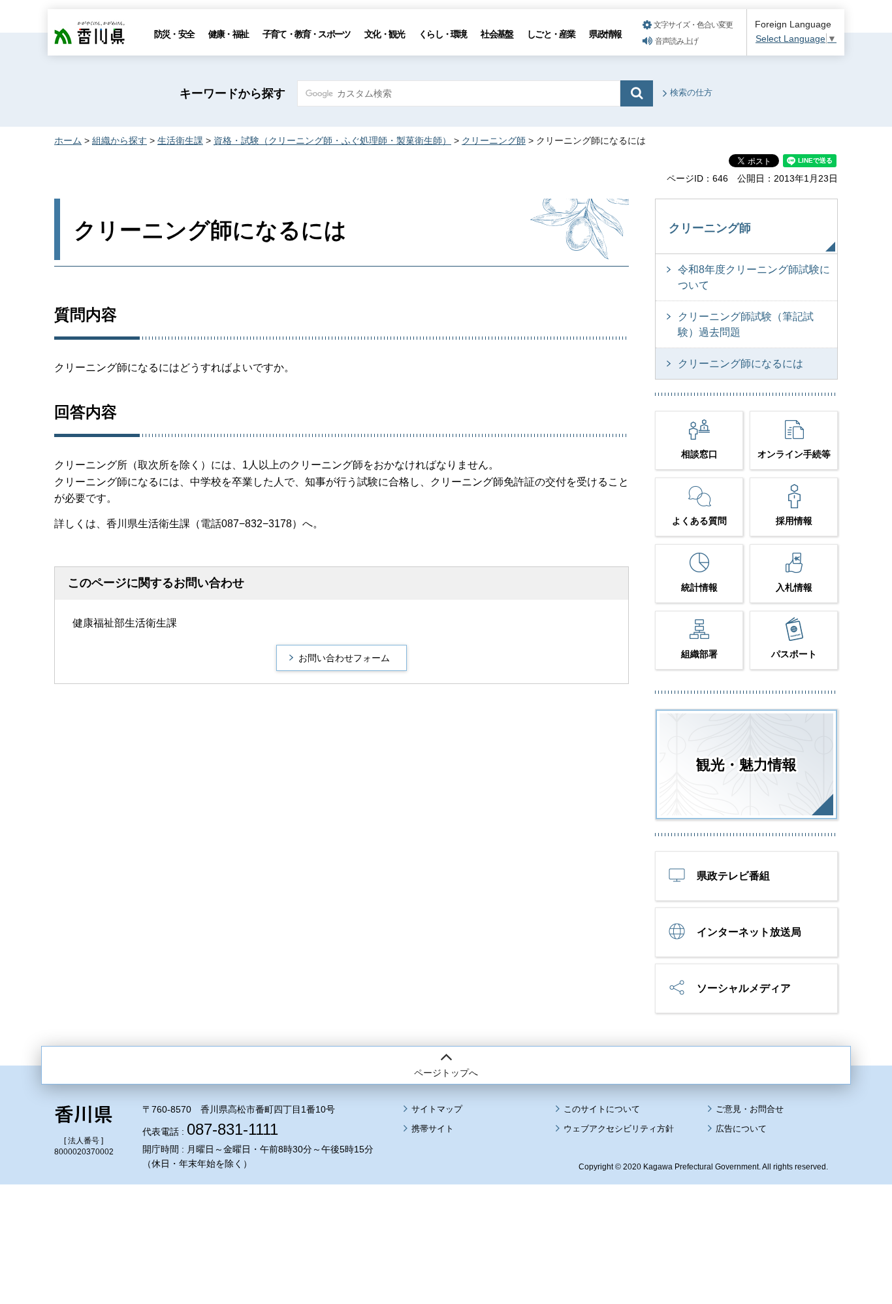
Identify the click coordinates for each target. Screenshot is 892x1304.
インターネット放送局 (749, 931)
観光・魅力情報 (746, 765)
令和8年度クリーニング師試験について (754, 277)
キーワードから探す (232, 93)
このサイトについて (602, 1109)
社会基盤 (497, 34)
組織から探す (119, 140)
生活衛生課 (180, 140)
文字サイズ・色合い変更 (693, 24)
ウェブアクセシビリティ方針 (619, 1128)
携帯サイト (432, 1128)
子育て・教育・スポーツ (306, 34)
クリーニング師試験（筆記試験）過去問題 (746, 324)
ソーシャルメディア (744, 988)
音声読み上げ (676, 41)
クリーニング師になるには (740, 363)
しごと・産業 (551, 34)
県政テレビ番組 (733, 875)
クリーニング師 (494, 140)
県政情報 (605, 34)
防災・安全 (174, 34)
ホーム (68, 140)
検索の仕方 (691, 92)
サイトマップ (436, 1109)
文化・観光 (384, 34)
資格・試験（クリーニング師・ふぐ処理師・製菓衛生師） (332, 140)
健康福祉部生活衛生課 (124, 622)
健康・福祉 (228, 34)
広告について (741, 1128)
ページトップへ (446, 1073)
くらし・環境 (442, 34)
